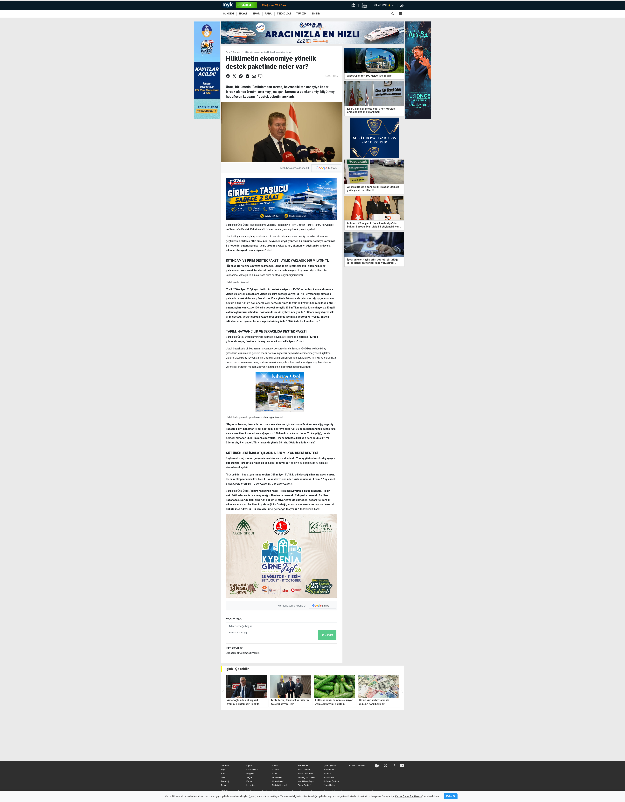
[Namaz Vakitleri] (364, 5)
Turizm (224, 785)
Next (403, 250)
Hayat (223, 769)
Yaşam (275, 769)
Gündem (225, 765)
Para (228, 52)
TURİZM (301, 13)
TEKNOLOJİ (284, 13)
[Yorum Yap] (260, 76)
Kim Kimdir (303, 765)
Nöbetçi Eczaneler (306, 777)
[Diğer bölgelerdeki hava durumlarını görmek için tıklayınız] (393, 5)
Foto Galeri (277, 777)
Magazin (250, 773)
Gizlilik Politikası (357, 765)
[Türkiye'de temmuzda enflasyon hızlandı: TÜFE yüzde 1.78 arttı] (378, 686)
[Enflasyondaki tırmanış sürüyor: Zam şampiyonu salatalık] (290, 686)
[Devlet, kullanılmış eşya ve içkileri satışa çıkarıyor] (374, 244)
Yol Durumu (329, 769)
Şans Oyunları (330, 765)
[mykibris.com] (240, 5)
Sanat (275, 773)
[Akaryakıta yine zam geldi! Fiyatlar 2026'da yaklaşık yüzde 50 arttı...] (374, 171)
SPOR (256, 13)
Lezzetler (250, 785)
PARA (268, 13)
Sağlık (249, 777)
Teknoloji (225, 781)
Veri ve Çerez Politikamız (408, 796)
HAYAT (243, 13)
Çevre (275, 765)
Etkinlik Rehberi (279, 785)
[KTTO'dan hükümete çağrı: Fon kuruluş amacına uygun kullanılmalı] (374, 93)
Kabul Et (450, 796)
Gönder (329, 634)
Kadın (249, 781)
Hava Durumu (304, 769)
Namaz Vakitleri (305, 773)
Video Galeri (278, 781)
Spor (223, 773)
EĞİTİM (316, 13)
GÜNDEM (228, 13)
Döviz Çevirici (304, 785)
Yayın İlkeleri (329, 785)
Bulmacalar (329, 777)
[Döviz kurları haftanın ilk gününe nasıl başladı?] (334, 686)
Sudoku (327, 773)
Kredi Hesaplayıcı (306, 781)
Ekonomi (236, 52)
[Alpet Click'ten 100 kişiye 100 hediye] (374, 60)
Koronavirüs (252, 769)
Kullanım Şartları (331, 781)
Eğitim (249, 765)
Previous (345, 250)
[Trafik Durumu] (353, 5)
